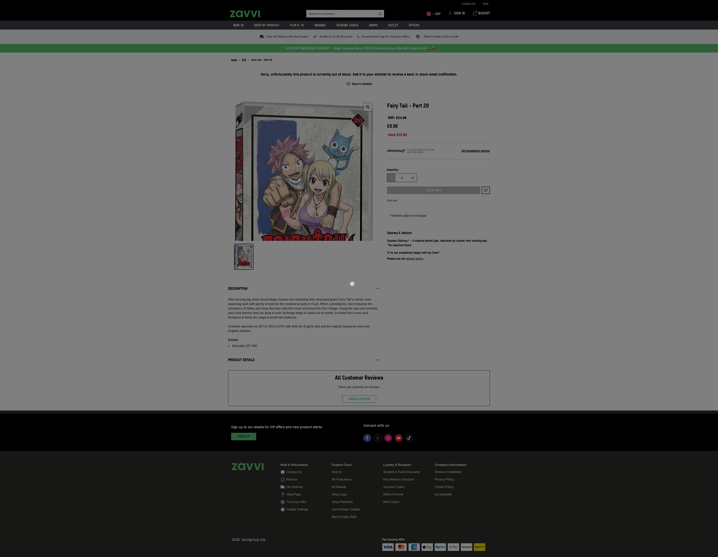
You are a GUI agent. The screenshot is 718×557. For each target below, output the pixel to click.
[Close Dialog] (352, 284)
